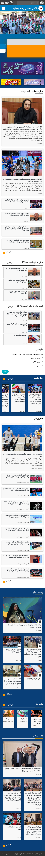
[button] (5, 372)
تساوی (38, 366)
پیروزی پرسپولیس (35, 358)
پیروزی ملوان (36, 362)
